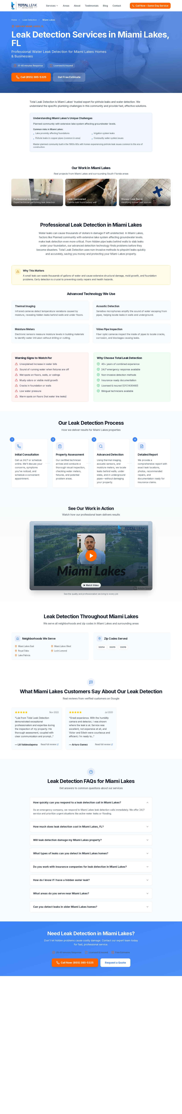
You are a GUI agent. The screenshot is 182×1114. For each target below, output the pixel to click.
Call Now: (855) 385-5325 (77, 962)
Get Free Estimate (69, 77)
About (77, 5)
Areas (66, 5)
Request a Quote (115, 962)
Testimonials (91, 5)
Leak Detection (30, 20)
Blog (105, 5)
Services (50, 5)
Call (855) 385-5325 (33, 77)
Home (14, 20)
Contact (116, 5)
